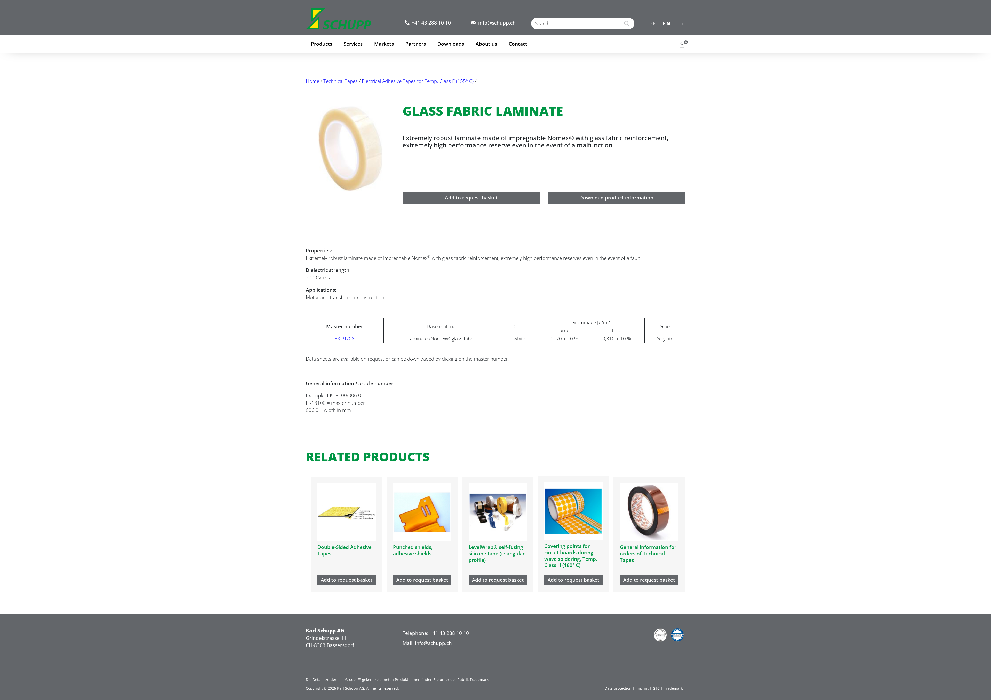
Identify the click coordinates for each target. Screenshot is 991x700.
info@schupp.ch (497, 22)
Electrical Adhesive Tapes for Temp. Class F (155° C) (418, 81)
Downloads (450, 44)
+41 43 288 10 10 (431, 22)
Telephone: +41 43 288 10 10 (436, 633)
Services (353, 44)
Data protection (618, 688)
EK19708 (345, 338)
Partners (415, 44)
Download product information (616, 197)
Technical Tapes (340, 81)
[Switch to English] (667, 24)
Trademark (673, 688)
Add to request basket (471, 197)
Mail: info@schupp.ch (427, 643)
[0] (682, 44)
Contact (518, 44)
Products (321, 44)
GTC (656, 688)
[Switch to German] (653, 24)
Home (312, 81)
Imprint (642, 688)
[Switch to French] (681, 24)
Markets (384, 44)
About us (486, 44)
